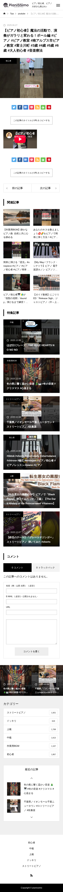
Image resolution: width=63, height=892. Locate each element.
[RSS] (31, 875)
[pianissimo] (16, 5)
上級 (12, 476)
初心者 (8, 61)
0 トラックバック (45, 567)
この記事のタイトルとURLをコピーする (31, 120)
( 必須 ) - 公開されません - (22, 596)
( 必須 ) (20, 586)
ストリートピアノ (13, 399)
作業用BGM (12, 361)
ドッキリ (31, 860)
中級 (12, 322)
